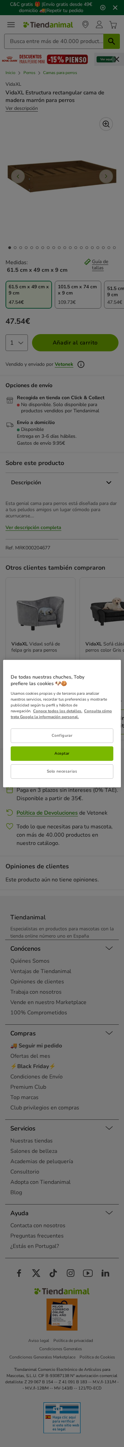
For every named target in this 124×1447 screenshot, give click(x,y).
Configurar (62, 735)
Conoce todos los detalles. (57, 711)
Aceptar (62, 753)
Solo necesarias (62, 771)
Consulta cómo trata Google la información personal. (61, 714)
